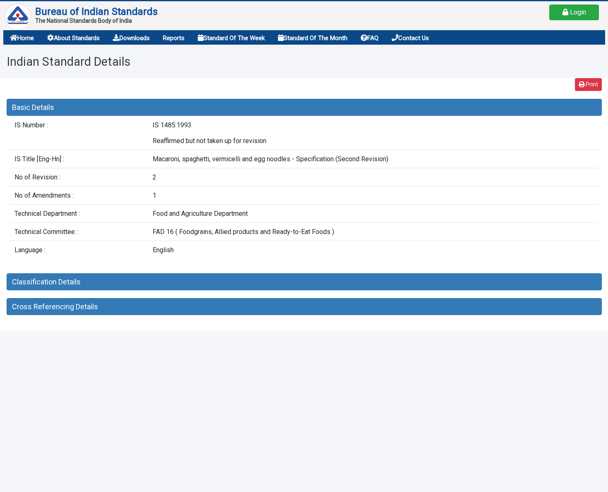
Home (25, 38)
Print (591, 84)
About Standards (77, 38)
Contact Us (413, 38)
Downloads (135, 38)
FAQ (372, 38)
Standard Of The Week (234, 38)
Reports (173, 38)
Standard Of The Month (315, 38)
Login (577, 12)
